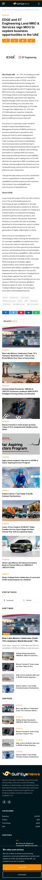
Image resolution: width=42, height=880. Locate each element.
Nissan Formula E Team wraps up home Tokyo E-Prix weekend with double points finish (20, 427)
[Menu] (3, 3)
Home (4, 10)
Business (5, 15)
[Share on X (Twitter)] (14, 41)
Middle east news (9, 301)
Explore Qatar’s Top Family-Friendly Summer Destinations (17, 495)
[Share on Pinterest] (23, 41)
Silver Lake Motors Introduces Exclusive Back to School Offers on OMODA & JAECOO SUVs (19, 565)
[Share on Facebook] (6, 41)
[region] (21, 863)
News (20, 301)
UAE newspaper (32, 304)
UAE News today (18, 304)
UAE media (34, 301)
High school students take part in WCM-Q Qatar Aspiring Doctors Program (20, 461)
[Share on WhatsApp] (31, 41)
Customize (22, 875)
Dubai (5, 297)
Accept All (22, 867)
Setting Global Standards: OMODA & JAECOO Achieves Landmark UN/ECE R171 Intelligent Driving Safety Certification (20, 391)
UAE (26, 301)
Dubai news (14, 297)
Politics (4, 820)
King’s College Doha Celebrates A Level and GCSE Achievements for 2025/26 (21, 578)
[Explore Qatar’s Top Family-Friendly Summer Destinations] (21, 477)
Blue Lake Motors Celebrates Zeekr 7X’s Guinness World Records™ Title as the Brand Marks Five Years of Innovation (19, 355)
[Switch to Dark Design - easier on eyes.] (38, 4)
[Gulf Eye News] (21, 3)
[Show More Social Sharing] (38, 41)
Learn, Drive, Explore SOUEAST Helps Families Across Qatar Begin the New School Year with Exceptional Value (18, 529)
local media (25, 297)
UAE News (6, 304)
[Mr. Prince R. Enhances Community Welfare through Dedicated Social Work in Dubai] (8, 843)
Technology (6, 823)
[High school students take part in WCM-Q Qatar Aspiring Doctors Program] (21, 444)
